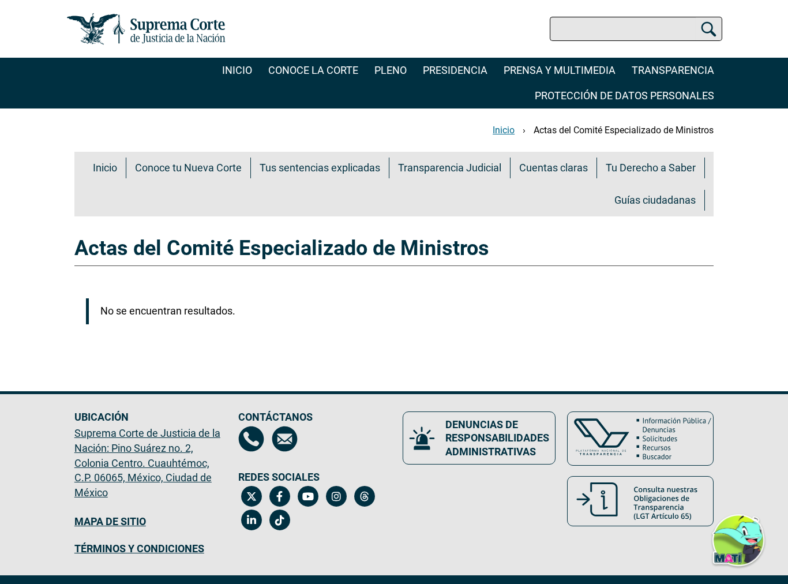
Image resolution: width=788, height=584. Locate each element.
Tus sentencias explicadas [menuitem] (320, 168)
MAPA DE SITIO (110, 521)
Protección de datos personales (624, 95)
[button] (738, 543)
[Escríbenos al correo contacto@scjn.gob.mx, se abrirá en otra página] (285, 439)
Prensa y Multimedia (560, 70)
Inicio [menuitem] (105, 168)
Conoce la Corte (313, 70)
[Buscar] (708, 28)
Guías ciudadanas (655, 200)
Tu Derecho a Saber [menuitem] (651, 168)
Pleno (390, 70)
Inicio (237, 70)
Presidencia (455, 70)
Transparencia (673, 70)
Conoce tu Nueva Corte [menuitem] (188, 168)
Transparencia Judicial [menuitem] (449, 168)
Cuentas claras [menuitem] (553, 168)
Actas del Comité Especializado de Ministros (624, 130)
